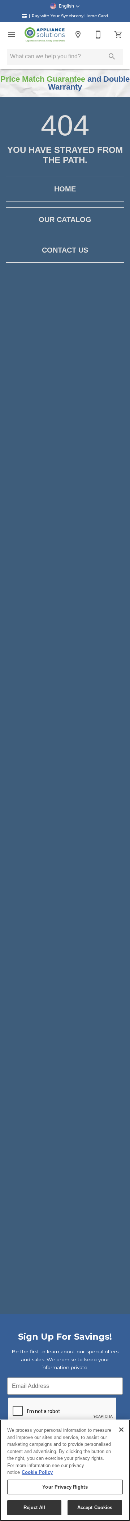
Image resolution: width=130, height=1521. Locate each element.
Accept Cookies (95, 1507)
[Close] (121, 1430)
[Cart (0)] (118, 34)
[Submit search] (112, 56)
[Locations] (78, 34)
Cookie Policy (37, 1472)
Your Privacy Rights (64, 1487)
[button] (65, 6)
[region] (65, 1470)
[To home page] (45, 34)
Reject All (34, 1507)
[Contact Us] (98, 34)
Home (65, 189)
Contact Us (65, 250)
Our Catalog (65, 219)
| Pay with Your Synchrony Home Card (68, 15)
